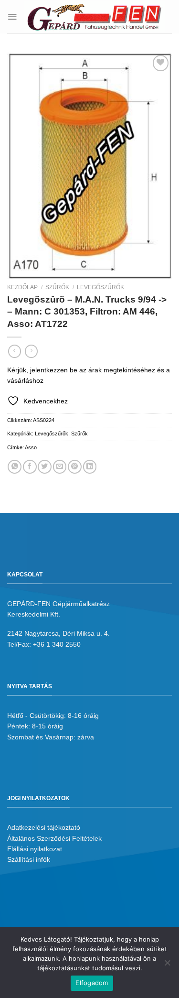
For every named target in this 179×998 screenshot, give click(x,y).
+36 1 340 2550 (57, 644)
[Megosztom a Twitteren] (45, 467)
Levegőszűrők (100, 287)
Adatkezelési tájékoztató (43, 827)
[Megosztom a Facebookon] (30, 467)
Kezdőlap (22, 287)
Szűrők (57, 287)
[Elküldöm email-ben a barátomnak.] (60, 467)
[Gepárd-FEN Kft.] (94, 17)
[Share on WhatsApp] (14, 467)
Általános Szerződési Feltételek (54, 838)
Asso (31, 447)
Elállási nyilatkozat (34, 849)
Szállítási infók (28, 859)
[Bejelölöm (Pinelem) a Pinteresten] (75, 467)
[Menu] (12, 16)
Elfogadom (91, 983)
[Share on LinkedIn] (90, 467)
